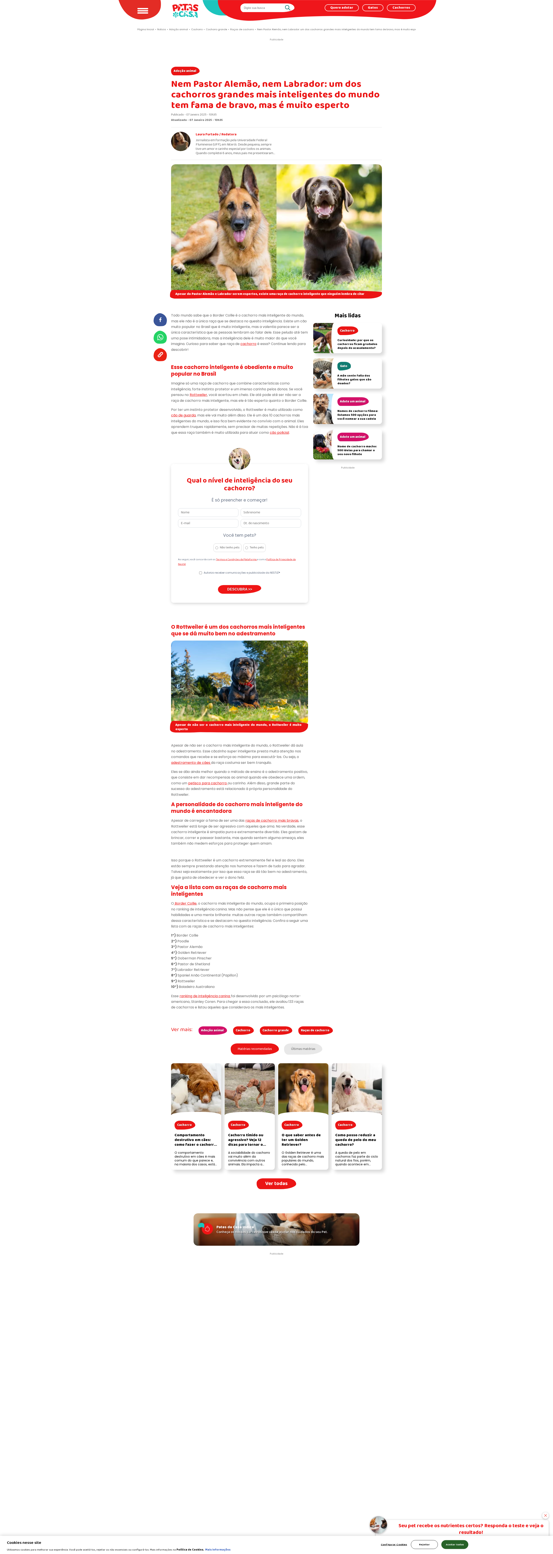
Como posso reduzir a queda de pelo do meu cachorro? (355, 1140)
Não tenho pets (230, 547)
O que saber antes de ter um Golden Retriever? (301, 1140)
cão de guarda (183, 415)
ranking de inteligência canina (205, 996)
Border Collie (185, 903)
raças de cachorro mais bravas (272, 820)
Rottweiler (198, 394)
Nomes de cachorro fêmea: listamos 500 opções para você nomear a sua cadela (357, 415)
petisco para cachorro (208, 783)
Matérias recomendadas (255, 1049)
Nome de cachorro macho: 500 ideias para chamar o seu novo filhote (357, 450)
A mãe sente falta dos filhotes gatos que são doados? (354, 379)
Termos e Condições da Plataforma (236, 559)
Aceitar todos (455, 1544)
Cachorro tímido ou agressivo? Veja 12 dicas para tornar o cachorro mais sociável (249, 1142)
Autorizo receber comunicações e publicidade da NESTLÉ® (242, 572)
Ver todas (276, 1183)
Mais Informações (217, 1549)
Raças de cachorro (315, 1030)
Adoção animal (185, 71)
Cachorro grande (275, 1030)
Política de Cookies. (190, 1549)
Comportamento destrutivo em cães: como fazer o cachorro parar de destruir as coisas (195, 1144)
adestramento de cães (191, 762)
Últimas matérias (303, 1049)
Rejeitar (424, 1544)
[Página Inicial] (185, 10)
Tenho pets (257, 547)
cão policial (279, 432)
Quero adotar (341, 8)
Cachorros (401, 8)
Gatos (373, 8)
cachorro (248, 343)
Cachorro (243, 1030)
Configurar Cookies (394, 1544)
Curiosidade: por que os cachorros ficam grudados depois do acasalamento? (357, 344)
